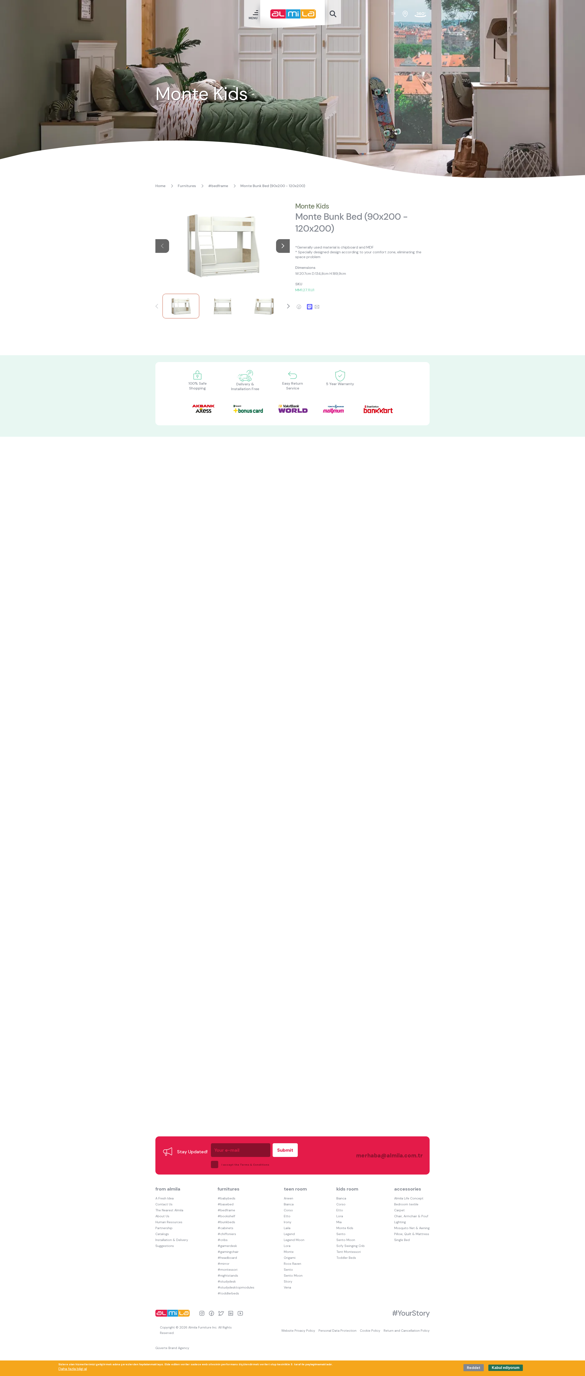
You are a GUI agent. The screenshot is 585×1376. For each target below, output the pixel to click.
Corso (288, 1210)
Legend (289, 1234)
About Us (162, 1216)
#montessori (227, 1270)
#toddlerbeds (228, 1293)
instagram (202, 1313)
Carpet (399, 1210)
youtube (240, 1313)
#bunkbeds (226, 1222)
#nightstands (228, 1275)
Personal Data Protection (337, 1330)
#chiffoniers (227, 1234)
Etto (287, 1216)
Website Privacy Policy (298, 1330)
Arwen (288, 1198)
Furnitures (187, 185)
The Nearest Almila (169, 1210)
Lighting (400, 1222)
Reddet (473, 1367)
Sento (288, 1270)
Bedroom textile (406, 1204)
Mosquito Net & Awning (412, 1228)
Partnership (164, 1228)
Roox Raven (292, 1264)
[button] (283, 246)
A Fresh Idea (164, 1198)
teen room (295, 1189)
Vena (287, 1287)
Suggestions (164, 1246)
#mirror (223, 1264)
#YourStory (411, 1313)
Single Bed (402, 1240)
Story (288, 1281)
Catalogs (162, 1234)
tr (393, 13)
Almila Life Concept (408, 1198)
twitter (221, 1313)
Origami (289, 1258)
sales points (405, 13)
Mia (339, 1222)
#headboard (227, 1258)
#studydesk (227, 1281)
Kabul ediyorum (505, 1368)
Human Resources (168, 1222)
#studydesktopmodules (236, 1287)
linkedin (231, 1313)
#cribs (223, 1240)
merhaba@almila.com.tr (385, 1155)
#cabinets (225, 1228)
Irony (287, 1222)
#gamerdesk (227, 1246)
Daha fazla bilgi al (72, 1368)
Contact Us (164, 1204)
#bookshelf (226, 1216)
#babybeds (226, 1198)
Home (160, 185)
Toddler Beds (346, 1258)
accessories (407, 1189)
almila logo (173, 1313)
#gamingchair (228, 1252)
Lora (287, 1246)
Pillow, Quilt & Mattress (411, 1234)
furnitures (228, 1189)
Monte (289, 1252)
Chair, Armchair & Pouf (411, 1216)
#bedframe (218, 185)
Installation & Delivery (171, 1240)
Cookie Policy (370, 1330)
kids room (347, 1189)
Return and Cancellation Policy (407, 1330)
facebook (211, 1313)
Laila (287, 1228)
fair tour (420, 14)
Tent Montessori (348, 1252)
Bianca (289, 1204)
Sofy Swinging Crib (350, 1246)
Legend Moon (294, 1240)
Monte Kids (312, 206)
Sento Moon (293, 1275)
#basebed (226, 1204)
